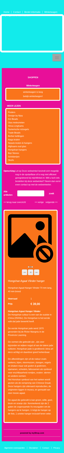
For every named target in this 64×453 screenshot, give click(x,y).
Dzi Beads (13, 119)
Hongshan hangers (17, 150)
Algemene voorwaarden (19, 15)
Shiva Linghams (16, 126)
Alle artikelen (8, 193)
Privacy (56, 448)
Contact (17, 12)
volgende (52, 202)
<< (36, 202)
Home (6, 12)
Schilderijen (14, 157)
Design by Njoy (15, 115)
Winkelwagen (50, 12)
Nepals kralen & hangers (20, 143)
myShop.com (38, 433)
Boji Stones (13, 153)
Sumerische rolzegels (18, 129)
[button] (24, 272)
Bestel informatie (32, 12)
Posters (11, 112)
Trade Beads (14, 133)
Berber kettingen (16, 136)
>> (56, 202)
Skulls (11, 160)
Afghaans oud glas (17, 146)
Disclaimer (33, 448)
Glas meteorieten (16, 122)
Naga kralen (14, 139)
